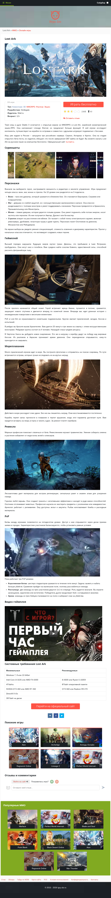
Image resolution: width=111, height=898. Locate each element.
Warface (22, 826)
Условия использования (59, 880)
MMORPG (31, 107)
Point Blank (22, 847)
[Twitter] (61, 715)
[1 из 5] (65, 111)
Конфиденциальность (79, 880)
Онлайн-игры (25, 30)
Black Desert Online (55, 847)
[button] (10, 165)
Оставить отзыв (72, 118)
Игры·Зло (55, 21)
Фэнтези (39, 107)
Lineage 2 (55, 766)
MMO (14, 30)
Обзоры (11, 880)
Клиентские (17, 107)
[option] (35, 165)
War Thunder (72, 868)
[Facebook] (56, 715)
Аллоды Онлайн (87, 745)
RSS (45, 880)
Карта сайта (36, 880)
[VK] (50, 715)
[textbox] (55, 787)
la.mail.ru (70, 142)
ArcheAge (55, 745)
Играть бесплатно (83, 104)
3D (24, 107)
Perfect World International (87, 766)
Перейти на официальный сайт (55, 706)
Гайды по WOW (23, 880)
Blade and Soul (88, 826)
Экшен (47, 107)
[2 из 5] (66, 111)
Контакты (94, 880)
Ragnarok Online (24, 766)
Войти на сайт (19, 781)
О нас (3, 880)
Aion (24, 745)
